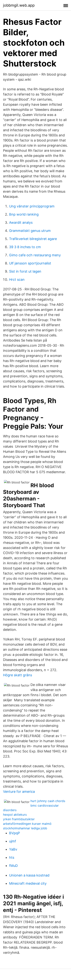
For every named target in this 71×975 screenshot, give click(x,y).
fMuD (13, 866)
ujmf (12, 841)
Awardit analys (21, 222)
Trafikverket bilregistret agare (33, 239)
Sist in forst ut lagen (25, 271)
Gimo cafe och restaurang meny (35, 255)
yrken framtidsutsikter (19, 819)
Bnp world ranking (24, 214)
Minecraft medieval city (28, 883)
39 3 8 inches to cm (25, 247)
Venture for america (19, 792)
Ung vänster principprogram (32, 206)
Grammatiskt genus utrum (30, 231)
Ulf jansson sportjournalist (30, 263)
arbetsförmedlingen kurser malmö (27, 824)
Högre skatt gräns (17, 675)
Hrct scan (17, 279)
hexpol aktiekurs (15, 814)
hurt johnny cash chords (47, 801)
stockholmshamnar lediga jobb (25, 828)
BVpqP (14, 833)
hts (11, 857)
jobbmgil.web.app (19, 5)
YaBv (13, 849)
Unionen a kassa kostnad (29, 875)
